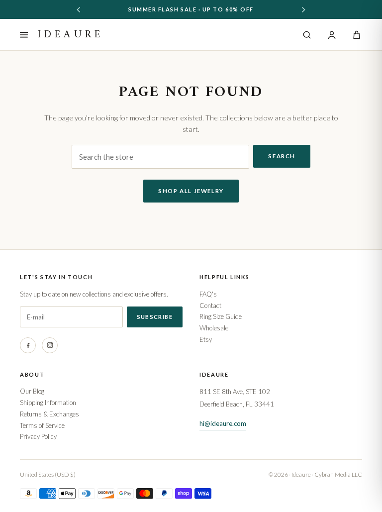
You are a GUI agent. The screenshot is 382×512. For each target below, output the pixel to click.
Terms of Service (42, 425)
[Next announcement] (303, 9)
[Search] (306, 34)
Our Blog (32, 391)
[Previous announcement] (78, 9)
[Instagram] (50, 345)
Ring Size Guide (220, 316)
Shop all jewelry (191, 191)
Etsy (205, 339)
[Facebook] (28, 345)
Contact (210, 305)
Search (281, 156)
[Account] (331, 34)
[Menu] (24, 35)
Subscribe (155, 316)
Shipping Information (48, 403)
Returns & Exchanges (49, 414)
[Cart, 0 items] (356, 34)
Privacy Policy (38, 436)
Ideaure (70, 34)
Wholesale (213, 328)
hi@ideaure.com (222, 423)
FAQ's (208, 294)
